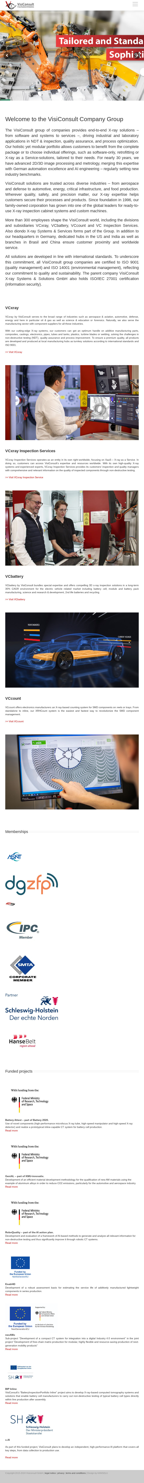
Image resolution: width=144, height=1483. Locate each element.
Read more (11, 1130)
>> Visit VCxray (13, 352)
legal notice (50, 1473)
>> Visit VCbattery (15, 599)
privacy (60, 1473)
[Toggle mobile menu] (136, 4)
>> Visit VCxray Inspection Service (24, 477)
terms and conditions (76, 1473)
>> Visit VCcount (14, 721)
